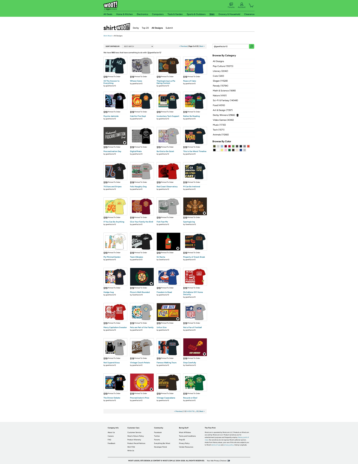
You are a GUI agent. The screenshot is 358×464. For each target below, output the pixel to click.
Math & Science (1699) (224, 90)
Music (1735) (219, 125)
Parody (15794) (220, 85)
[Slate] (244, 146)
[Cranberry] (226, 146)
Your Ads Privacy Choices (216, 461)
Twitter (157, 436)
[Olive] (214, 146)
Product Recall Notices (136, 443)
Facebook (158, 432)
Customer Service (134, 432)
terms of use (216, 445)
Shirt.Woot (116, 26)
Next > (202, 46)
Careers (111, 436)
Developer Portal (160, 447)
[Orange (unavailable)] (248, 146)
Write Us (130, 451)
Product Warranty (134, 440)
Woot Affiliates (185, 432)
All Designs (157, 28)
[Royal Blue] (241, 150)
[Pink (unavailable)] (226, 150)
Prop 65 (182, 440)
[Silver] (218, 146)
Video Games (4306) (223, 120)
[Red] (229, 146)
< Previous (183, 46)
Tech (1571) (218, 129)
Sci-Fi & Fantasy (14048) (225, 100)
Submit (169, 28)
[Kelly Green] (229, 150)
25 (197, 411)
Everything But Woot (162, 443)
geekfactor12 (111, 86)
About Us (111, 432)
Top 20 (145, 28)
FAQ (109, 440)
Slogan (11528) (220, 80)
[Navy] (241, 146)
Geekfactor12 (190, 224)
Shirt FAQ (131, 447)
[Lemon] (222, 150)
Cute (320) (218, 76)
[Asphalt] (237, 146)
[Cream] (237, 150)
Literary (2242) (220, 71)
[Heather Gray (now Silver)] (244, 150)
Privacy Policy (184, 443)
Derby (136, 28)
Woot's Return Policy (135, 436)
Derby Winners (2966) (224, 115)
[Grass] (233, 146)
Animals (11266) (221, 134)
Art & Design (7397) (223, 110)
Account (241, 7)
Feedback (111, 443)
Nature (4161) (220, 95)
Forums (231, 7)
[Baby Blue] (222, 146)
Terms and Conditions (187, 436)
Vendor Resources (186, 447)
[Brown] (233, 150)
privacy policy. (229, 445)
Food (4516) (219, 105)
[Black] (214, 150)
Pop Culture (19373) (223, 66)
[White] (218, 150)
